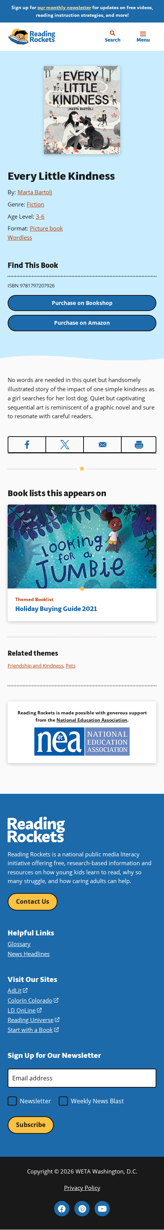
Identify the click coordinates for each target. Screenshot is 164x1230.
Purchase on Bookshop (82, 302)
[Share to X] (64, 444)
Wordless (20, 237)
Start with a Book (33, 1029)
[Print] (138, 444)
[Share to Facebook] (27, 444)
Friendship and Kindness (35, 665)
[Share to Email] (102, 444)
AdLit (17, 990)
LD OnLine (25, 1010)
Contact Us (32, 901)
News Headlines (29, 954)
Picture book (46, 228)
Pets (71, 665)
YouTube (102, 1208)
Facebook (61, 1208)
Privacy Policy (82, 1187)
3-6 (40, 216)
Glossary (19, 944)
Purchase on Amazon (82, 322)
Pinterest (82, 1208)
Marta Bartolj (35, 192)
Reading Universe (33, 1020)
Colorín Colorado (33, 1000)
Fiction (35, 204)
